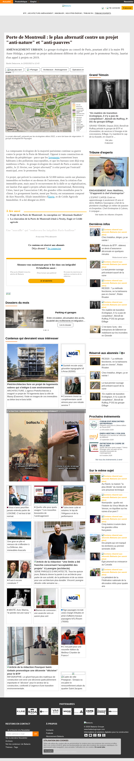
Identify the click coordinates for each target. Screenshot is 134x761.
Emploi (33, 2)
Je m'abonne (46, 281)
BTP (24, 13)
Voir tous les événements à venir (108, 460)
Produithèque (21, 2)
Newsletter (128, 2)
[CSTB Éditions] (90, 711)
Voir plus (109, 140)
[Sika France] (78, 711)
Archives (9, 741)
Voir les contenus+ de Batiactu (17, 744)
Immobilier (59, 13)
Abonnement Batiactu (55, 736)
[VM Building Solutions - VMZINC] (55, 711)
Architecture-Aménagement (40, 13)
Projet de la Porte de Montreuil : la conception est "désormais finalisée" (46, 215)
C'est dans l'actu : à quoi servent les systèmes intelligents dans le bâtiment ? (32, 411)
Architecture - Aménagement (55, 70)
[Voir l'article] (83, 411)
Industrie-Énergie (74, 13)
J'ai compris (48, 751)
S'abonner (127, 8)
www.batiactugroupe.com (94, 729)
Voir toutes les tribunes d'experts (109, 214)
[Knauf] (101, 711)
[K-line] (20, 711)
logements (54, 157)
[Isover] (67, 711)
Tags (16, 747)
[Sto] (113, 711)
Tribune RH (88, 13)
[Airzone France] (44, 711)
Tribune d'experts (103, 13)
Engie (51, 196)
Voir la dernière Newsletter (16, 738)
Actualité (7, 2)
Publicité (49, 733)
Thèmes (8, 747)
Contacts (49, 730)
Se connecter (54, 248)
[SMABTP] (32, 711)
